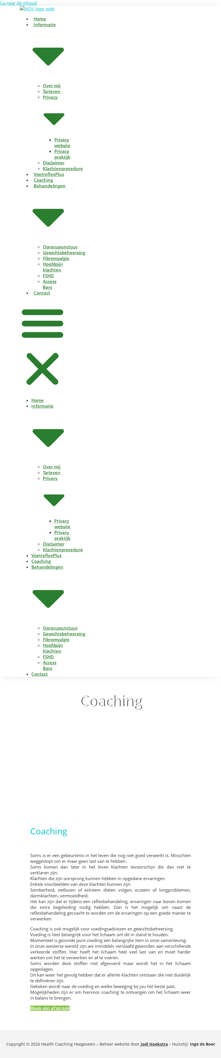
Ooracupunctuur (60, 247)
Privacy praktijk (62, 154)
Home (40, 19)
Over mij (51, 85)
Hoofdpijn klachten (53, 267)
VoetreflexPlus (49, 174)
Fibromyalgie (56, 258)
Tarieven (51, 91)
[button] (42, 346)
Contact (42, 293)
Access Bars (49, 284)
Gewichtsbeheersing (64, 252)
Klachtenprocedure (63, 168)
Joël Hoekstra (154, 1044)
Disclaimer (53, 163)
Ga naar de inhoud (18, 3)
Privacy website (62, 142)
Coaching (43, 180)
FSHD (48, 275)
